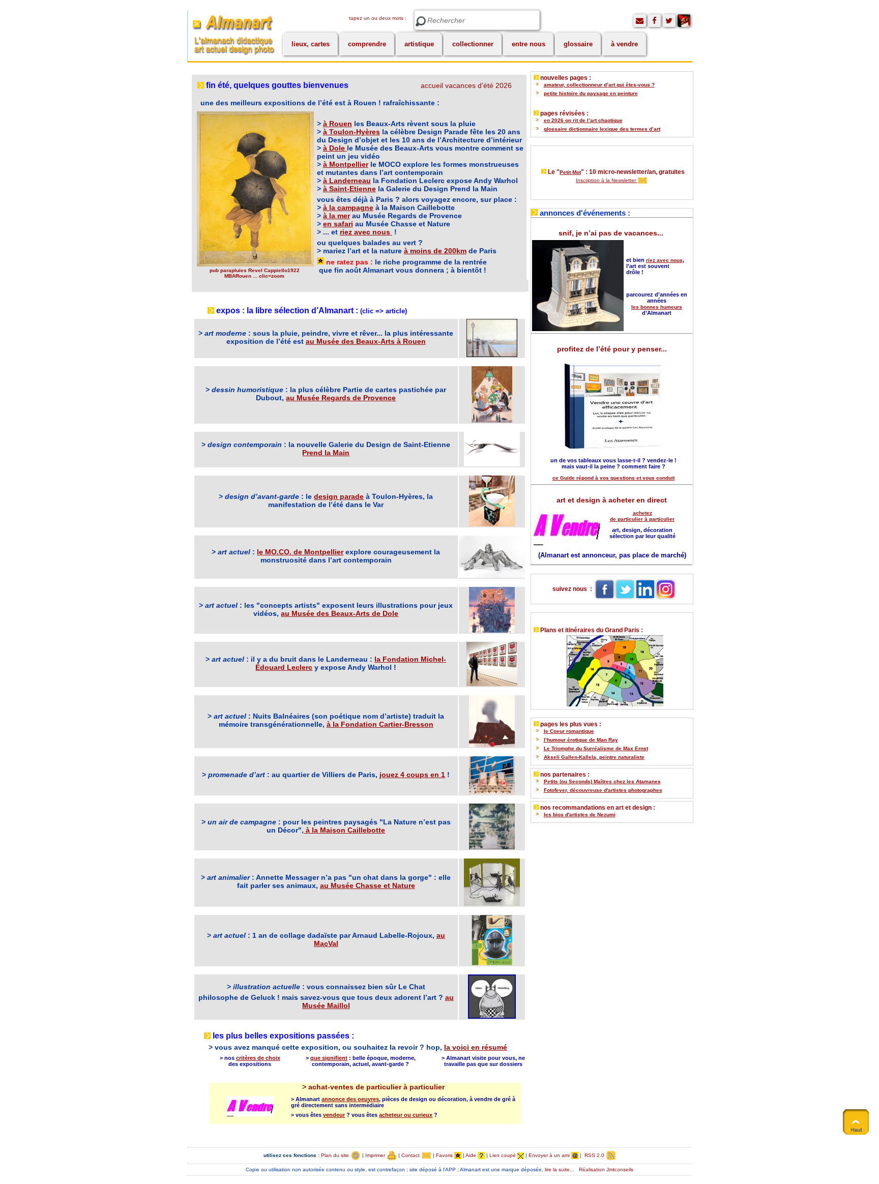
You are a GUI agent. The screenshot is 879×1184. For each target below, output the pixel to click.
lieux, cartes (310, 44)
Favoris (445, 1155)
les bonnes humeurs (656, 307)
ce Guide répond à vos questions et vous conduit (613, 478)
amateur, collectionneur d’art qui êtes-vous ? (599, 84)
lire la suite (557, 1169)
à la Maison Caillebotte (344, 830)
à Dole (335, 148)
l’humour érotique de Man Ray (581, 740)
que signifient (328, 1058)
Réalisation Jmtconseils (606, 1169)
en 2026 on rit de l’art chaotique (583, 120)
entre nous (528, 44)
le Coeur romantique (569, 731)
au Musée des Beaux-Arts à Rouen (366, 341)
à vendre (624, 44)
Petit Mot (570, 172)
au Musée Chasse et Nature (367, 885)
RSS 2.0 (594, 1155)
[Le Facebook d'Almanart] (654, 20)
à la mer (336, 216)
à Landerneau (347, 180)
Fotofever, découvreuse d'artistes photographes (603, 790)
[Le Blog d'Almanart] (684, 20)
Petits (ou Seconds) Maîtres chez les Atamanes (602, 781)
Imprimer (376, 1155)
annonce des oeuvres (350, 1099)
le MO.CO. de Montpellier (300, 552)
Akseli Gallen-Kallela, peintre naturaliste (594, 757)
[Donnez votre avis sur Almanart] (639, 20)
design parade (339, 496)
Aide (471, 1155)
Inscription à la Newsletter (606, 180)
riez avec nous (366, 232)
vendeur (334, 1115)
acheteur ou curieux (405, 1115)
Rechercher (421, 21)
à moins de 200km (435, 251)
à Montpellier (345, 164)
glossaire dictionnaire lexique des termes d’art (602, 129)
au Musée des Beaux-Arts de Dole (339, 613)
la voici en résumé (475, 1047)
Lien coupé (503, 1155)
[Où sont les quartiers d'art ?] (611, 668)
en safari (338, 224)
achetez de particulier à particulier (642, 516)
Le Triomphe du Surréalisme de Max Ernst (596, 748)
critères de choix (258, 1058)
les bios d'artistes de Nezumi (580, 814)
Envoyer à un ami (550, 1155)
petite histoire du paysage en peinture (591, 93)
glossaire (578, 44)
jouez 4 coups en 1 (412, 775)
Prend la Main (325, 453)
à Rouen (337, 124)
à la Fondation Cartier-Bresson (380, 724)
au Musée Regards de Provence (341, 398)
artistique (419, 44)
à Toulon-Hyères (351, 132)
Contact (411, 1155)
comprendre (367, 44)
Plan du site (335, 1155)
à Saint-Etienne (349, 189)
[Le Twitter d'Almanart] (669, 20)
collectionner (472, 44)
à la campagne (348, 207)
